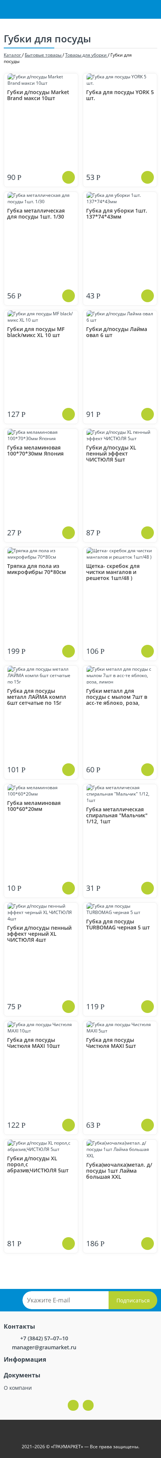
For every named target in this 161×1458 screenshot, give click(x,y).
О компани (18, 1387)
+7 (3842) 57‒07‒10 (44, 1338)
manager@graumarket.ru (44, 1347)
